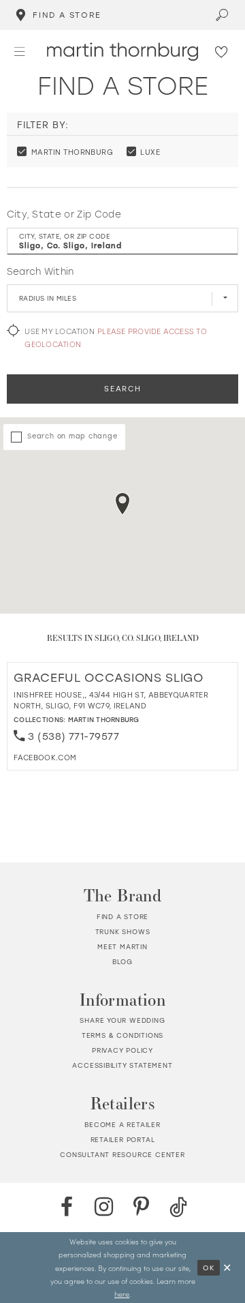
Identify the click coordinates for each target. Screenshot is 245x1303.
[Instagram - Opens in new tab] (104, 1207)
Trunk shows (122, 931)
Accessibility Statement (122, 1065)
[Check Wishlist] (222, 52)
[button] (20, 51)
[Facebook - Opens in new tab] (67, 1207)
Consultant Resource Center (122, 1154)
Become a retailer (122, 1124)
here (121, 1294)
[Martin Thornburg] (122, 51)
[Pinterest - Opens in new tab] (141, 1207)
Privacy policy (122, 1050)
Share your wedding (122, 1020)
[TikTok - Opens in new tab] (178, 1207)
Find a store (123, 916)
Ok (208, 1267)
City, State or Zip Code (64, 214)
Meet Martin (122, 946)
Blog (122, 961)
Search (122, 388)
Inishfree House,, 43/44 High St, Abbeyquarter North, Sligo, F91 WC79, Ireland (111, 700)
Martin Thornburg (104, 719)
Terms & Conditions (122, 1035)
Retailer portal (123, 1139)
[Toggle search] (223, 15)
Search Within (40, 271)
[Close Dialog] (227, 1267)
